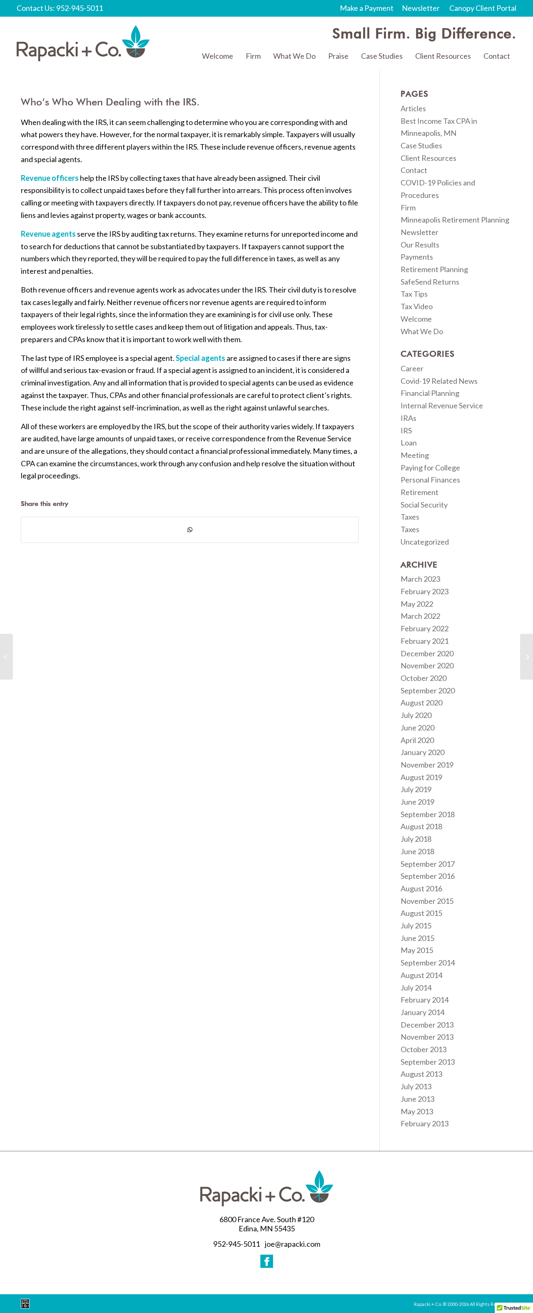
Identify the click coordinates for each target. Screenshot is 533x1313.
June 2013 (417, 1098)
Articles (413, 108)
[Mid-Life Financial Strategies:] (6, 657)
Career (412, 368)
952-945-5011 (236, 1243)
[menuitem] (217, 56)
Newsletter (421, 8)
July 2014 (416, 987)
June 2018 (417, 851)
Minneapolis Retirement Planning (455, 219)
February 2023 (424, 591)
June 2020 (417, 727)
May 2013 (417, 1111)
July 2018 (416, 838)
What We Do (422, 331)
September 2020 (428, 690)
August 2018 (421, 826)
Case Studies (421, 145)
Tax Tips (414, 293)
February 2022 (424, 628)
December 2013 (427, 1024)
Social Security (424, 504)
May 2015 (417, 950)
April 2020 (417, 740)
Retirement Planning (434, 269)
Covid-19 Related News (439, 380)
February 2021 (424, 640)
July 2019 (416, 789)
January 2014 (422, 1012)
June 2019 (417, 801)
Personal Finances (430, 479)
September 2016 (428, 875)
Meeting (415, 455)
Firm (408, 207)
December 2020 (427, 653)
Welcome (416, 318)
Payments (417, 256)
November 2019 (427, 764)
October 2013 (423, 1049)
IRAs (408, 418)
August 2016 (421, 888)
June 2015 (417, 938)
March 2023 (420, 578)
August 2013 (421, 1073)
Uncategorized (425, 541)
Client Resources (428, 158)
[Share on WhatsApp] (189, 530)
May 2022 (417, 603)
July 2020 (416, 715)
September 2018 (428, 814)
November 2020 (427, 665)
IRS (406, 430)
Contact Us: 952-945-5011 (60, 8)
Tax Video (417, 306)
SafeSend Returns (430, 281)
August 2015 (421, 913)
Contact (414, 170)
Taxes (410, 516)
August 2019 (421, 777)
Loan (409, 442)
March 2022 (420, 615)
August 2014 (421, 975)
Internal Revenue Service (442, 405)
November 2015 (427, 900)
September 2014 (428, 962)
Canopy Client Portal (482, 8)
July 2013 (416, 1086)
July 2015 (416, 925)
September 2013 (428, 1061)
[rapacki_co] (83, 43)
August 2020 (421, 702)
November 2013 (427, 1036)
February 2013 (424, 1123)
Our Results (420, 244)
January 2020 (422, 752)
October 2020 (423, 678)
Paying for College (430, 467)
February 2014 (424, 999)
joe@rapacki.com (292, 1243)
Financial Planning (430, 393)
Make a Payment (367, 8)
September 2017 (428, 863)
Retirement (419, 492)
